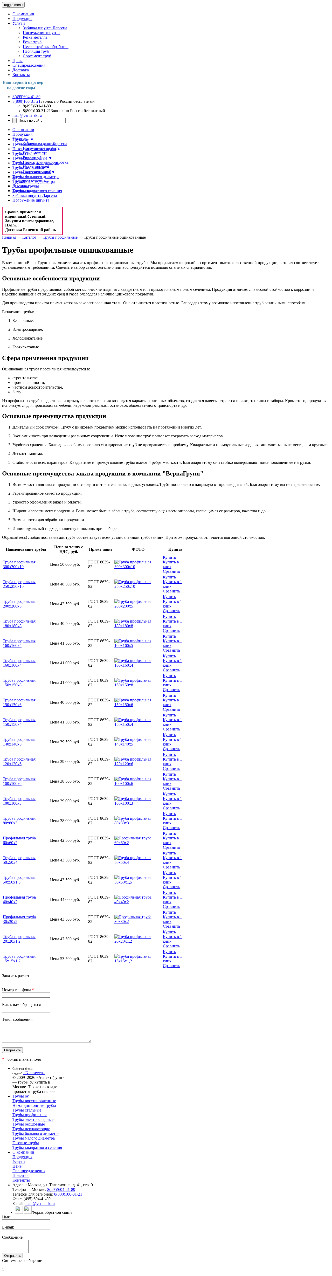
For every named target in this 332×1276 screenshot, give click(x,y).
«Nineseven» (34, 1073)
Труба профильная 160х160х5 (19, 643)
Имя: (6, 1217)
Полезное (20, 1175)
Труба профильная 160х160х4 (19, 662)
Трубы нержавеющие (31, 172)
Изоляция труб (36, 51)
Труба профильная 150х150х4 (19, 722)
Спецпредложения (28, 65)
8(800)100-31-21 (26, 101)
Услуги (18, 23)
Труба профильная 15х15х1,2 (19, 958)
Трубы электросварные (32, 163)
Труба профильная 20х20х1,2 (19, 938)
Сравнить (171, 571)
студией (17, 1073)
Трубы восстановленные (34, 144)
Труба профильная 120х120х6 (19, 761)
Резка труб (32, 42)
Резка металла (35, 37)
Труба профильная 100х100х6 (19, 781)
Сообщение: (13, 1237)
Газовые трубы (25, 186)
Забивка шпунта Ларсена (45, 28)
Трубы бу (20, 139)
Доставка (20, 70)
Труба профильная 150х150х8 (19, 682)
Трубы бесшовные (28, 167)
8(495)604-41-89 (26, 96)
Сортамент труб (37, 56)
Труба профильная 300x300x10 (19, 564)
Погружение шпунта (41, 32)
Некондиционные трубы (34, 149)
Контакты (21, 74)
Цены (17, 60)
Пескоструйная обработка (45, 46)
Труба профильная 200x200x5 (19, 603)
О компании (23, 14)
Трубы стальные (26, 153)
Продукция (22, 18)
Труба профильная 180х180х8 (19, 623)
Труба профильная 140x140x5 (19, 741)
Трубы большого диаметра (35, 177)
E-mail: (8, 1227)
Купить (169, 557)
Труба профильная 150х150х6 (19, 702)
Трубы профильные (29, 158)
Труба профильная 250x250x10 (19, 584)
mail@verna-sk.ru (27, 115)
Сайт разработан (22, 1068)
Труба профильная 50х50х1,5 (19, 879)
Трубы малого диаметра (33, 181)
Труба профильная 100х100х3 (19, 800)
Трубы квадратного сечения (37, 191)
